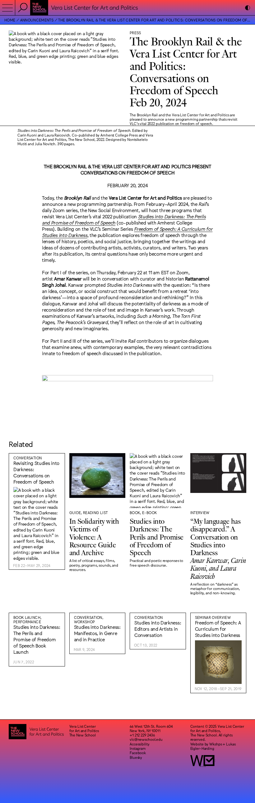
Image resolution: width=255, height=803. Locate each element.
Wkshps (215, 744)
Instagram (138, 748)
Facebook (138, 752)
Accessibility (139, 744)
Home (9, 20)
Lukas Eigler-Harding (213, 746)
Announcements (36, 20)
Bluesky (136, 757)
